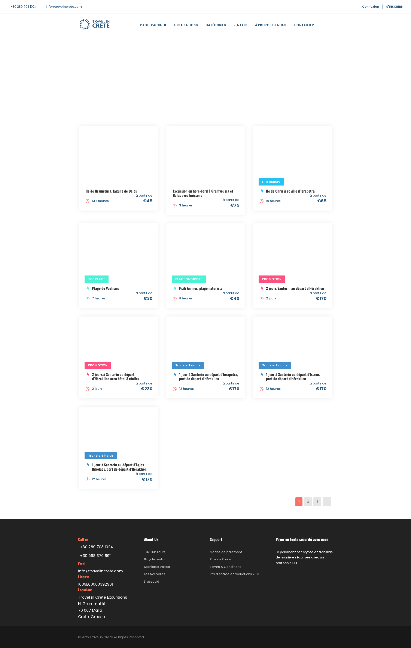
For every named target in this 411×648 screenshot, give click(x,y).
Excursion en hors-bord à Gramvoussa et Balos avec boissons (203, 193)
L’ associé (151, 581)
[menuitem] (323, 26)
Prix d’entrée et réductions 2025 (235, 574)
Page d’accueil (153, 25)
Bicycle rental (154, 559)
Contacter (304, 25)
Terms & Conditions (225, 566)
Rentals (240, 25)
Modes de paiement (226, 552)
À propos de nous (270, 25)
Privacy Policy (220, 559)
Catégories (216, 25)
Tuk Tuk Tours (154, 552)
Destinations (186, 25)
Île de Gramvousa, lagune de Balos (111, 191)
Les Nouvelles (154, 574)
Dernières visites (157, 566)
